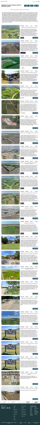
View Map (35, 5)
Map (36, 1)
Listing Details (35, 37)
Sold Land (15, 409)
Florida (31, 408)
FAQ (14, 417)
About (14, 416)
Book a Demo (23, 409)
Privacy (25, 422)
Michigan (31, 414)
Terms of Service (21, 422)
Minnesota (31, 415)
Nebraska (35, 407)
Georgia (31, 409)
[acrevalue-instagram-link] (7, 407)
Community (15, 412)
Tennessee (35, 413)
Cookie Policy (29, 422)
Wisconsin (35, 414)
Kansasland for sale (6, 20)
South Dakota (36, 412)
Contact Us (23, 416)
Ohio (35, 409)
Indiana (31, 411)
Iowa (30, 412)
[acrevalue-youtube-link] (9, 408)
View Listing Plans (26, 9)
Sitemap (22, 407)
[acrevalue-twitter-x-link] (5, 407)
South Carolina (36, 411)
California (31, 407)
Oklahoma (35, 410)
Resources (15, 414)
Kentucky (31, 413)
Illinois (31, 410)
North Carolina (36, 408)
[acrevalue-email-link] (2, 408)
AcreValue (4, 12)
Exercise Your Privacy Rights (36, 422)
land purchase (26, 19)
